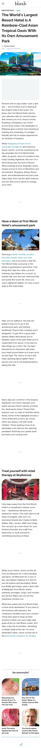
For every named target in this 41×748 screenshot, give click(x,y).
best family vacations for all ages (20, 636)
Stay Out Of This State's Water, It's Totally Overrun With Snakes (30, 701)
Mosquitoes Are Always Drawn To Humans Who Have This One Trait (9, 701)
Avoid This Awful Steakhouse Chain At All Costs (10, 730)
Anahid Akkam (9, 46)
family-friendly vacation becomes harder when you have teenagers (18, 257)
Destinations (8, 10)
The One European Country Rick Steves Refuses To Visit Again (30, 730)
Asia (18, 10)
